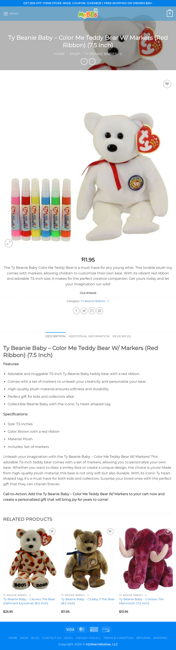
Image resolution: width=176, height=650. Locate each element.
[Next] (172, 574)
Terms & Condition (118, 637)
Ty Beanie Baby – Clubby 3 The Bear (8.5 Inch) (88, 601)
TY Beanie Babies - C (103, 54)
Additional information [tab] (89, 336)
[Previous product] (92, 61)
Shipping (160, 637)
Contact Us (51, 637)
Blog (35, 637)
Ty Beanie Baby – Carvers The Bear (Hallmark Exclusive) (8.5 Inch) (29, 601)
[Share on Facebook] (76, 310)
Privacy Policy (88, 637)
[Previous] (3, 574)
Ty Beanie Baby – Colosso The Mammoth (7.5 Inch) (141, 601)
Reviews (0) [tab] (121, 336)
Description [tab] (55, 336)
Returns (143, 637)
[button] (11, 13)
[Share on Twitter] (84, 310)
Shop (75, 54)
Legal (68, 637)
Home (59, 54)
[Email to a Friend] (92, 310)
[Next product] (84, 61)
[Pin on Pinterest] (99, 310)
